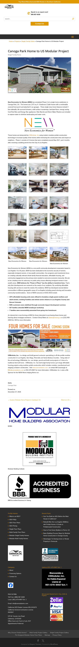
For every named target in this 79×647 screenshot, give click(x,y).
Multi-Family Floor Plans (17, 532)
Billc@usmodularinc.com (16, 370)
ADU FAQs (12, 519)
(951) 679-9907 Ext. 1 (19, 599)
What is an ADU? (14, 516)
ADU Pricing (13, 526)
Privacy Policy (57, 635)
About (11, 570)
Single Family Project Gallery (59, 632)
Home (11, 41)
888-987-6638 (35, 14)
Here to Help (12, 594)
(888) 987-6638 (19, 597)
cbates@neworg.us (54, 317)
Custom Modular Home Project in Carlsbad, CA (24, 400)
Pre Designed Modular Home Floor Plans (28, 635)
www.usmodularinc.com (40, 367)
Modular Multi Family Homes (18, 538)
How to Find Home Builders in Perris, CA (56, 530)
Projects (17, 41)
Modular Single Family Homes (19, 535)
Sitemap (47, 635)
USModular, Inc (34, 135)
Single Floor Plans (15, 529)
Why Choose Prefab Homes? (17, 632)
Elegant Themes (35, 644)
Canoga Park (12, 385)
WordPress (54, 644)
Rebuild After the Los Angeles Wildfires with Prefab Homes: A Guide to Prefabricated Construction (55, 524)
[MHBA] (39, 424)
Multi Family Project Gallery (38, 632)
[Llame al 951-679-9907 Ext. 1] (56, 579)
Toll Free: (11, 597)
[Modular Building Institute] (39, 449)
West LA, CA (66, 400)
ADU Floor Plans (14, 522)
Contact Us (39, 24)
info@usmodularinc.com (20, 603)
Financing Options (15, 573)
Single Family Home (27, 41)
